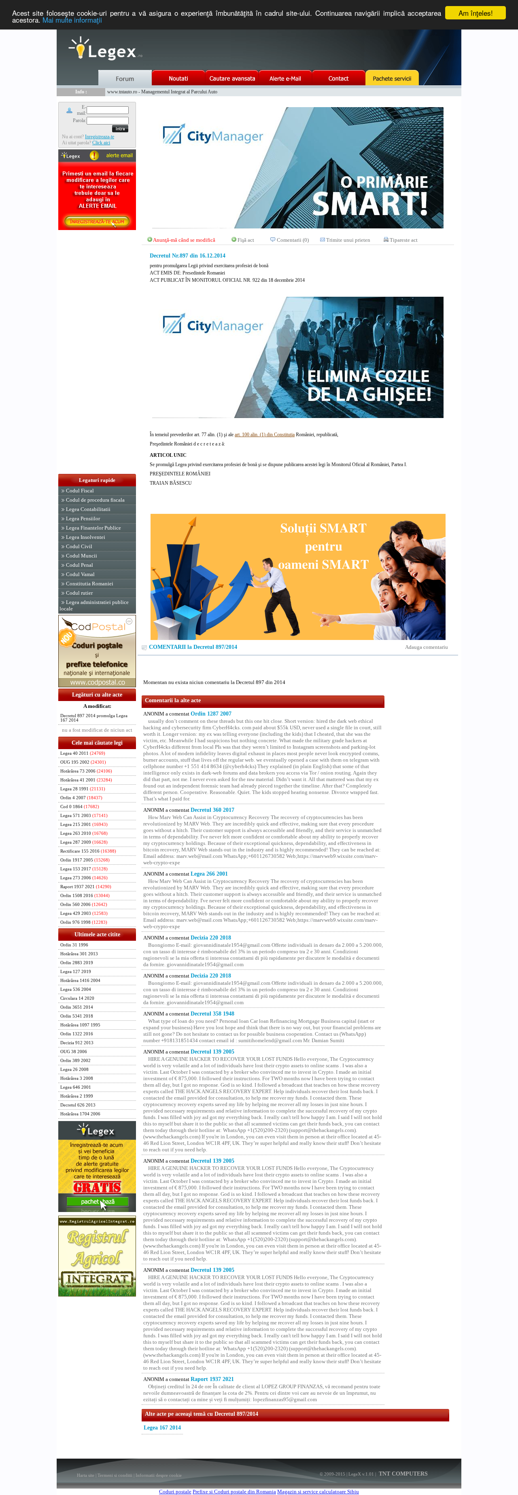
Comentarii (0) (293, 240)
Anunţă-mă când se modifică (184, 240)
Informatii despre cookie (159, 1475)
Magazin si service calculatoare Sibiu (318, 1492)
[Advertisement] (97, 352)
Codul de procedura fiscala (95, 500)
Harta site (85, 1475)
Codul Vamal (80, 574)
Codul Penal (79, 565)
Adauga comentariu (426, 647)
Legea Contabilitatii (88, 509)
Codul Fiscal (80, 491)
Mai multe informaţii (72, 20)
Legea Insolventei (85, 537)
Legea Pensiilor (83, 518)
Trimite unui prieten (348, 240)
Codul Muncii (81, 556)
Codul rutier (79, 593)
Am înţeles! (476, 13)
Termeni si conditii (115, 1475)
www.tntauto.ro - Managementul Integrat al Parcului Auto (162, 92)
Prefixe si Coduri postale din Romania (234, 1492)
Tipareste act (404, 240)
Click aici (101, 143)
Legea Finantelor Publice (93, 528)
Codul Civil (79, 546)
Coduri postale (175, 1492)
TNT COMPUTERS (402, 1474)
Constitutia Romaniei (89, 584)
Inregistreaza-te (99, 136)
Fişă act (246, 240)
